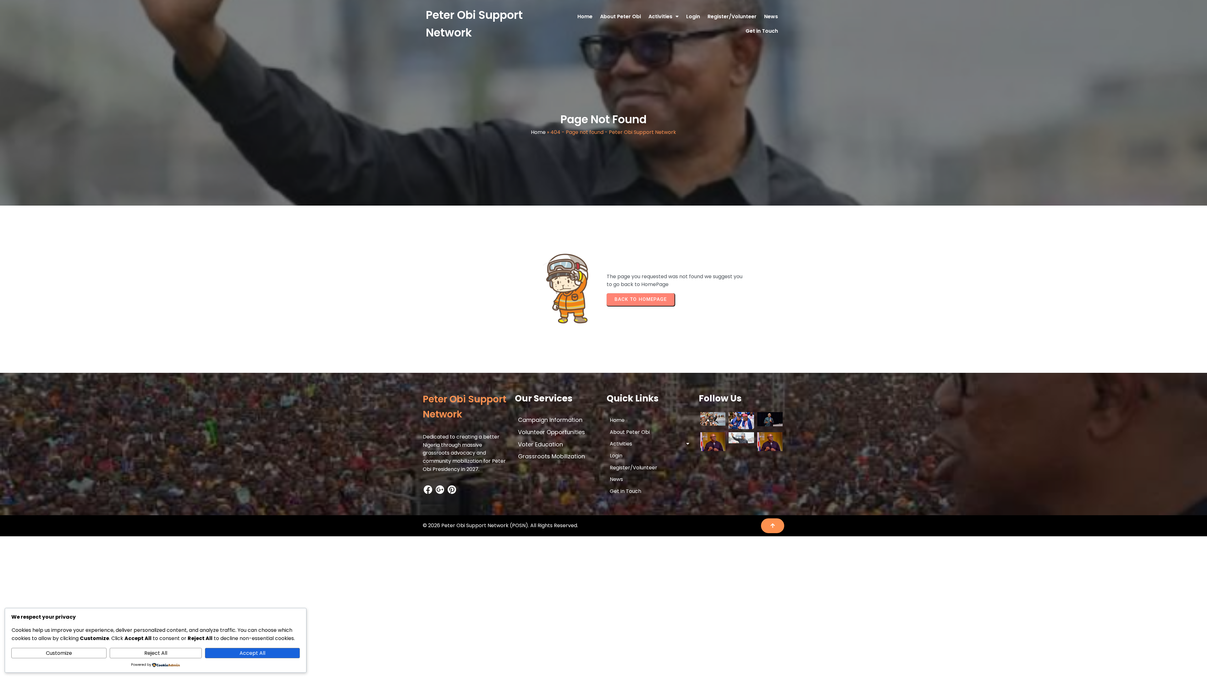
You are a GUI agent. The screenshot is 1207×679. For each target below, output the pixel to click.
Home (538, 132)
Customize (59, 653)
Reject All (155, 653)
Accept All (252, 653)
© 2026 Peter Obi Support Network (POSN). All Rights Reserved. (500, 525)
